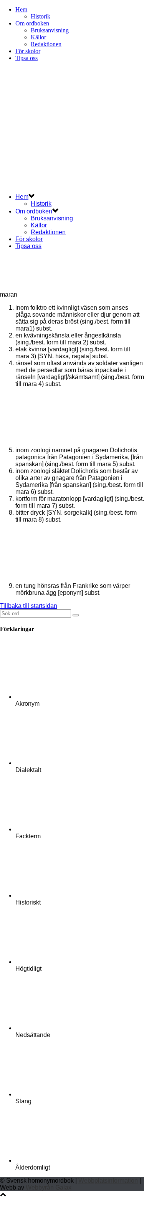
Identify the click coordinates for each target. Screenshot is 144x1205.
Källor (38, 37)
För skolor (27, 51)
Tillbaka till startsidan (28, 605)
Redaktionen (46, 44)
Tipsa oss (26, 58)
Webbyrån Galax (48, 1187)
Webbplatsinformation (108, 1180)
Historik (40, 16)
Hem (21, 9)
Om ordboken (32, 23)
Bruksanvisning (50, 30)
